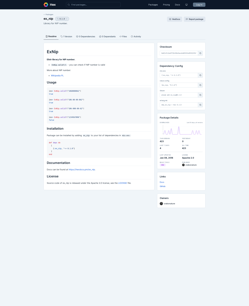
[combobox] (93, 4)
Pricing (166, 4)
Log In (199, 4)
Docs (177, 4)
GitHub (162, 186)
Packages (153, 4)
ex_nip (48, 19)
